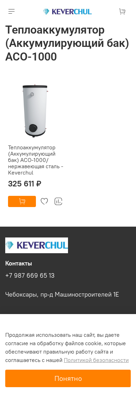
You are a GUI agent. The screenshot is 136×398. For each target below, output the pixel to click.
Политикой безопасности (96, 359)
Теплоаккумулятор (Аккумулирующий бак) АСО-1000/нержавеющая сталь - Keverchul (35, 160)
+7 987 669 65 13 (29, 275)
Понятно (68, 378)
